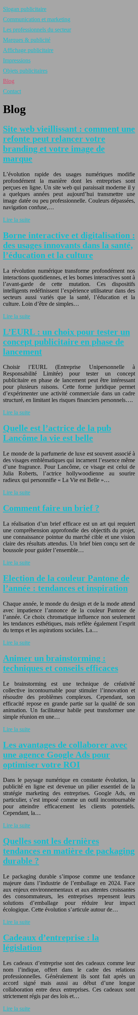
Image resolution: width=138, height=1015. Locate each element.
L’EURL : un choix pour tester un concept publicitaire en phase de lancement (66, 341)
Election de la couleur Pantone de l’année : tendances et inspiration (66, 583)
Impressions (17, 60)
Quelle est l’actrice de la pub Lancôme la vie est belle (57, 433)
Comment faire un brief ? (51, 508)
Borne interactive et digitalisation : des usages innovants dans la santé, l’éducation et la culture (69, 245)
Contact (12, 91)
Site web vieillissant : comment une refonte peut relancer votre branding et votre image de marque (69, 143)
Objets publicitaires (25, 71)
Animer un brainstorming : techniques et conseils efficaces (60, 663)
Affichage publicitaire (28, 50)
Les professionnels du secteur (37, 29)
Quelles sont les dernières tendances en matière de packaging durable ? (69, 851)
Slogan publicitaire (24, 9)
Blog (8, 81)
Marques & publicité (26, 40)
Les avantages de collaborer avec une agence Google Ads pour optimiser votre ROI (65, 754)
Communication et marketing (36, 19)
